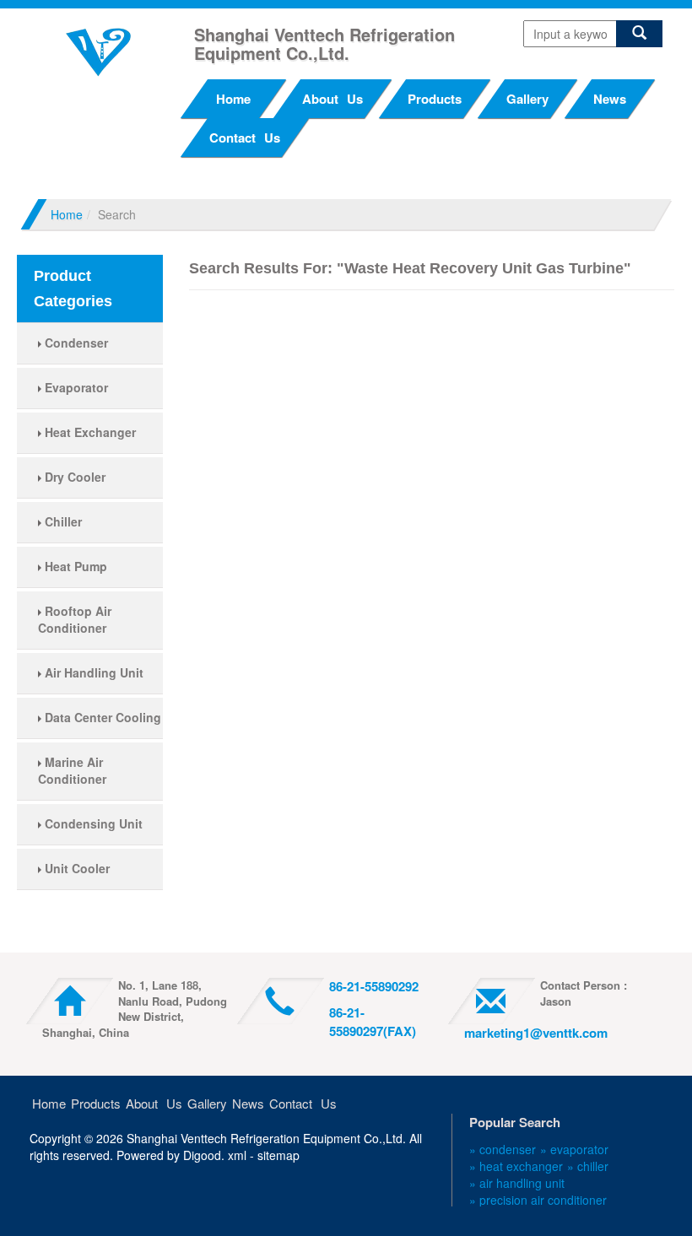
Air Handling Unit (92, 672)
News (609, 98)
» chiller (587, 1166)
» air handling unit (517, 1182)
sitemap (278, 1155)
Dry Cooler (73, 476)
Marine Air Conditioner (72, 770)
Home (233, 98)
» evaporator (574, 1149)
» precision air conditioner (538, 1199)
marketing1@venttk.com (536, 1032)
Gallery (527, 98)
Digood (202, 1155)
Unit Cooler (75, 868)
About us (332, 98)
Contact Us (244, 137)
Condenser (74, 342)
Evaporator (74, 387)
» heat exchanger (516, 1166)
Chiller (61, 521)
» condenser (502, 1149)
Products (435, 98)
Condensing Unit (92, 823)
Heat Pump (74, 566)
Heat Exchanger (88, 432)
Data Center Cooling (101, 717)
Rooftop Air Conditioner (74, 619)
